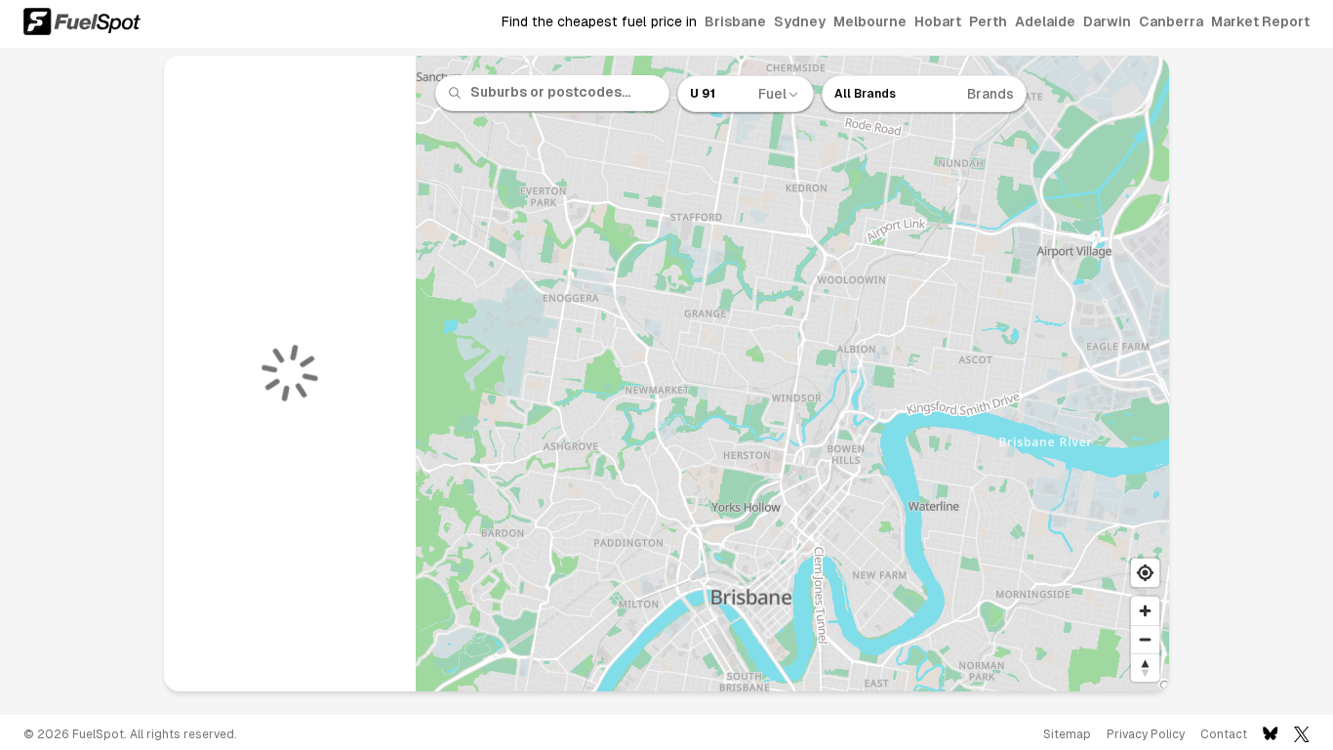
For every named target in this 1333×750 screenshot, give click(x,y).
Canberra (1171, 21)
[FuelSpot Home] (82, 21)
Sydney (800, 21)
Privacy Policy (1146, 734)
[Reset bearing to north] (1145, 667)
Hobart (937, 21)
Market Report (1260, 21)
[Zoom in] (1145, 611)
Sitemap (1067, 734)
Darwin (1107, 21)
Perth (988, 21)
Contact (1223, 734)
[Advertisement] (78, 381)
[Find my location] (1145, 573)
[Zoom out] (1145, 639)
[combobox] (564, 92)
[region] (793, 373)
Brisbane (735, 21)
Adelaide (1045, 21)
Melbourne (870, 21)
